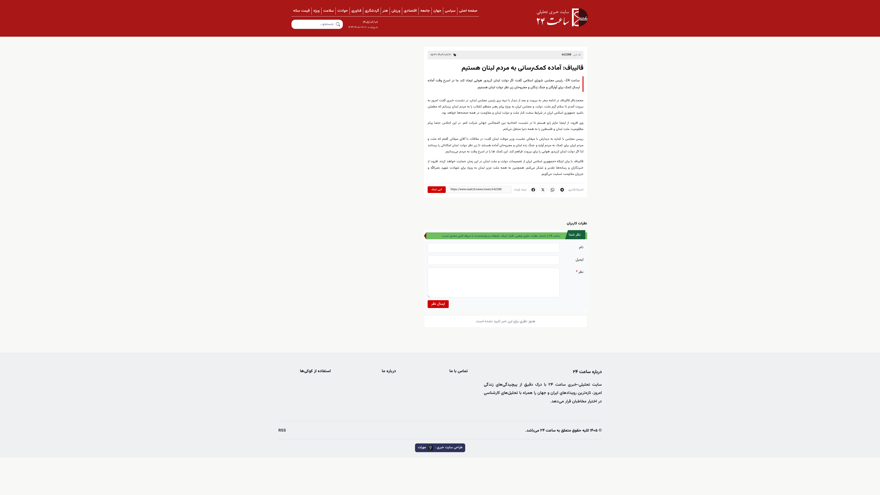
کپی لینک (436, 189)
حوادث (342, 11)
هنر (385, 11)
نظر (579, 272)
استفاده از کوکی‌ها (315, 371)
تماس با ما (458, 371)
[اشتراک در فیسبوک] (533, 190)
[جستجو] (338, 24)
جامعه (425, 11)
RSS (282, 431)
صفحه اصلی (468, 11)
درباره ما (389, 371)
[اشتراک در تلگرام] (562, 190)
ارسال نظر (438, 304)
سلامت (328, 11)
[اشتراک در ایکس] (543, 190)
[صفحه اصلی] (562, 17)
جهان (437, 11)
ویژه (316, 11)
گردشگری (372, 11)
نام (581, 247)
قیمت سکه (301, 11)
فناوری (356, 11)
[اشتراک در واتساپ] (552, 190)
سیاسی (450, 11)
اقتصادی (410, 11)
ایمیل (579, 260)
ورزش (395, 11)
